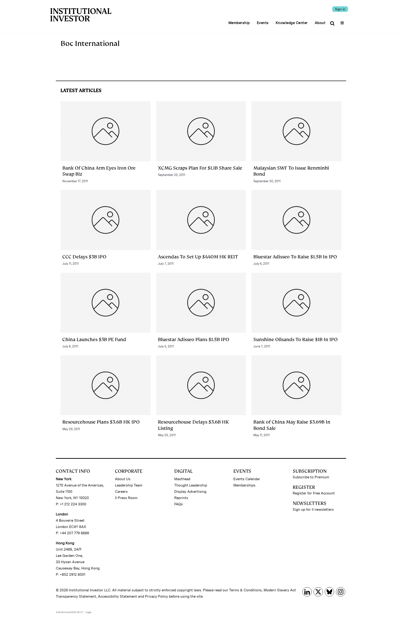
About (320, 23)
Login (88, 612)
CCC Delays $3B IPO (84, 257)
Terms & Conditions (245, 590)
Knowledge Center (292, 23)
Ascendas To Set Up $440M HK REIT (198, 257)
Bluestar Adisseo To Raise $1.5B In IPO (295, 257)
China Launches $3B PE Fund (94, 339)
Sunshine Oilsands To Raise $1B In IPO (295, 339)
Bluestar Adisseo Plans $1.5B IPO (193, 339)
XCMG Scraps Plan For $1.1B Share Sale (200, 168)
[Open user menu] (343, 21)
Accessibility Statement (117, 596)
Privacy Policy (156, 596)
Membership (239, 23)
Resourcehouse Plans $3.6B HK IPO (101, 422)
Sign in (340, 9)
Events (263, 23)
